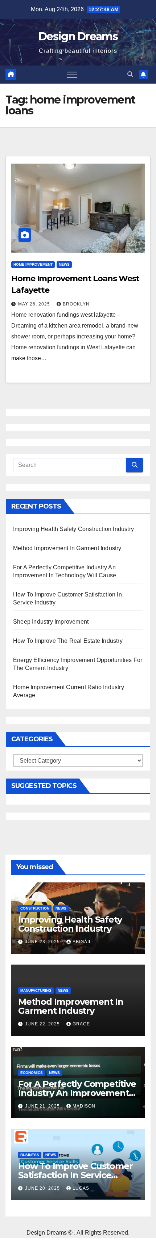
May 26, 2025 (35, 304)
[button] (130, 74)
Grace (81, 1023)
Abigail (82, 941)
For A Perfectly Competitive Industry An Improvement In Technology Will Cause (77, 1093)
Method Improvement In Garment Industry (67, 548)
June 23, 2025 (43, 941)
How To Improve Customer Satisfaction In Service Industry (75, 1175)
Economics (31, 1073)
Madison (84, 1106)
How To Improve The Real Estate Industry (68, 641)
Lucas (81, 1188)
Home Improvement (33, 264)
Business (29, 1155)
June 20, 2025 (43, 1188)
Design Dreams (78, 36)
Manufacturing (36, 990)
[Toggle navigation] (72, 74)
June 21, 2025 (43, 1106)
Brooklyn (76, 304)
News (64, 264)
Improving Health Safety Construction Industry (73, 529)
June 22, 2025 (43, 1023)
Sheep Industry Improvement (51, 622)
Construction (34, 908)
